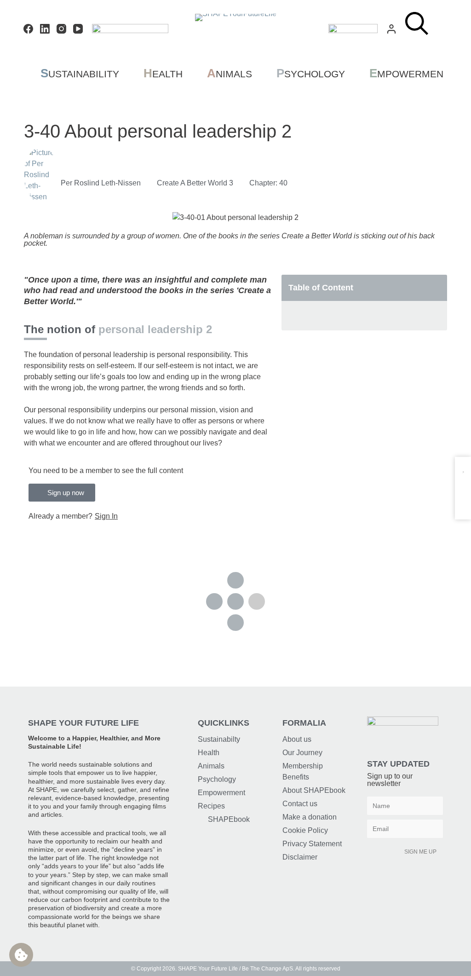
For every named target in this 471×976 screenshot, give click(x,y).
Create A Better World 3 (195, 183)
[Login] (391, 29)
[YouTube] (78, 29)
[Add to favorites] (463, 467)
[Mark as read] (463, 485)
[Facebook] (28, 29)
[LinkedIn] (45, 29)
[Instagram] (61, 29)
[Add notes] (463, 503)
